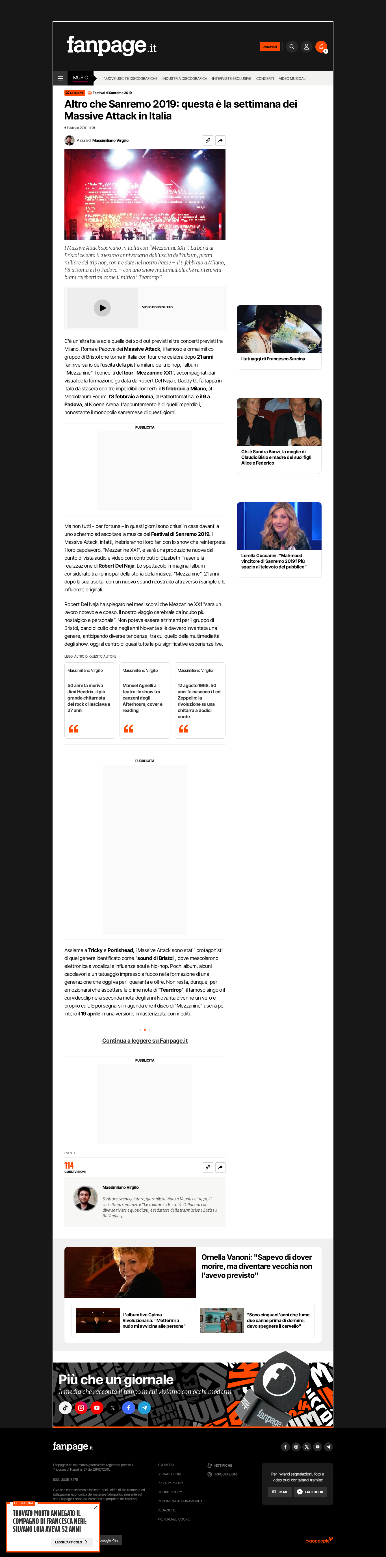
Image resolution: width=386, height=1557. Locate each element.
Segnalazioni (169, 1474)
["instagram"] (81, 1407)
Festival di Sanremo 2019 (112, 93)
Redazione (167, 1510)
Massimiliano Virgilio (110, 140)
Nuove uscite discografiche (130, 78)
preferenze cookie (174, 1519)
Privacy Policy (170, 1483)
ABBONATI (270, 46)
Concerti (265, 78)
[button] (220, 140)
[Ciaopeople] (319, 1541)
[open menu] (60, 78)
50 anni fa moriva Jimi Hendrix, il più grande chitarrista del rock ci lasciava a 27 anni (89, 698)
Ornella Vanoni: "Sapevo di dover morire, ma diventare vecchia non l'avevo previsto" (256, 1266)
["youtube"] (96, 1407)
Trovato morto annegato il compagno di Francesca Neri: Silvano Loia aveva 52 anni (50, 1521)
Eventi (69, 1153)
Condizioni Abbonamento (180, 1501)
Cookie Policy (170, 1492)
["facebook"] (128, 1407)
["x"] (112, 1407)
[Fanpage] (73, 1446)
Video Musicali (292, 78)
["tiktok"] (65, 1407)
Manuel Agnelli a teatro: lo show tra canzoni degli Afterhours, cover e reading (142, 698)
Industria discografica (184, 78)
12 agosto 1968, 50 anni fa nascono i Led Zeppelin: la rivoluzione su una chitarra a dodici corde (199, 701)
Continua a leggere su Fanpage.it (145, 1040)
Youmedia (166, 1465)
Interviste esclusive (231, 78)
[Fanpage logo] (105, 46)
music (80, 77)
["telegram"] (144, 1407)
